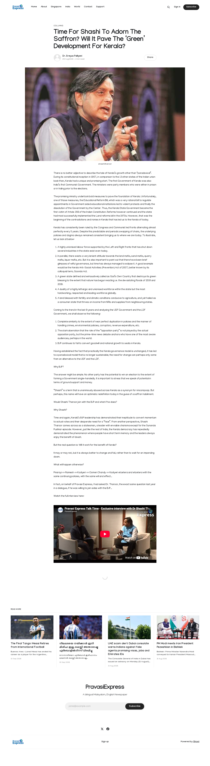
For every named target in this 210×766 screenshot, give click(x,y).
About (44, 7)
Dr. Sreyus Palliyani (72, 56)
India (67, 7)
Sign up (105, 742)
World (77, 7)
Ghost (196, 742)
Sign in (177, 7)
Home (34, 7)
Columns (58, 26)
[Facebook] (107, 729)
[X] (102, 729)
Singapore (56, 7)
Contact (88, 7)
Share (150, 57)
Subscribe (191, 7)
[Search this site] (168, 7)
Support (100, 7)
